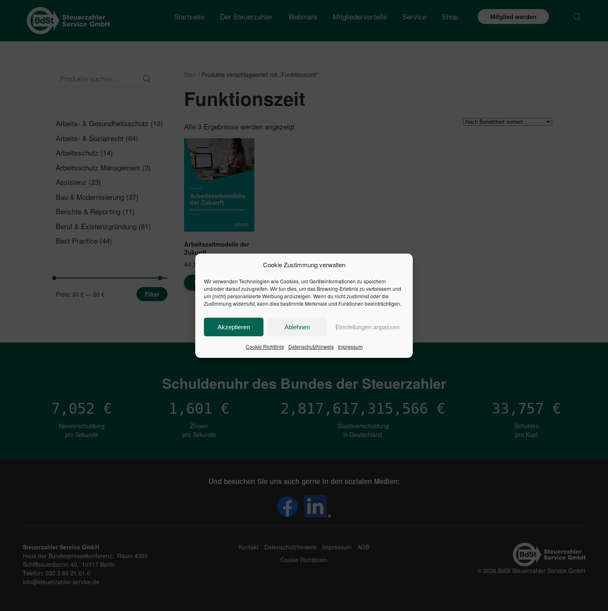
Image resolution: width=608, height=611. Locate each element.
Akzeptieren (234, 327)
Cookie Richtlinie (265, 346)
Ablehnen (297, 327)
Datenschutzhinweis (311, 346)
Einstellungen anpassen (367, 327)
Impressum (350, 346)
